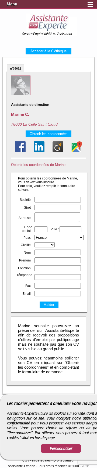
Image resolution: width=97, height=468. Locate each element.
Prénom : (25, 260)
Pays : (27, 238)
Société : (26, 200)
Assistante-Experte (21, 466)
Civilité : (26, 245)
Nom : (28, 252)
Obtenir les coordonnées (49, 134)
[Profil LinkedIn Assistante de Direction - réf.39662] (39, 146)
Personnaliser (61, 448)
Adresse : (25, 218)
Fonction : (25, 268)
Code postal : (27, 229)
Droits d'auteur (64, 460)
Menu (12, 4)
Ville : (55, 229)
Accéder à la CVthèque (48, 51)
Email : (27, 294)
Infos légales (41, 460)
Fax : (28, 286)
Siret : (28, 208)
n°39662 (15, 68)
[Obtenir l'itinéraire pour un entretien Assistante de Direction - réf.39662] (76, 146)
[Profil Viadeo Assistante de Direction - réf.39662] (58, 146)
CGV (25, 460)
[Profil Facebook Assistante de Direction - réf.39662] (20, 146)
